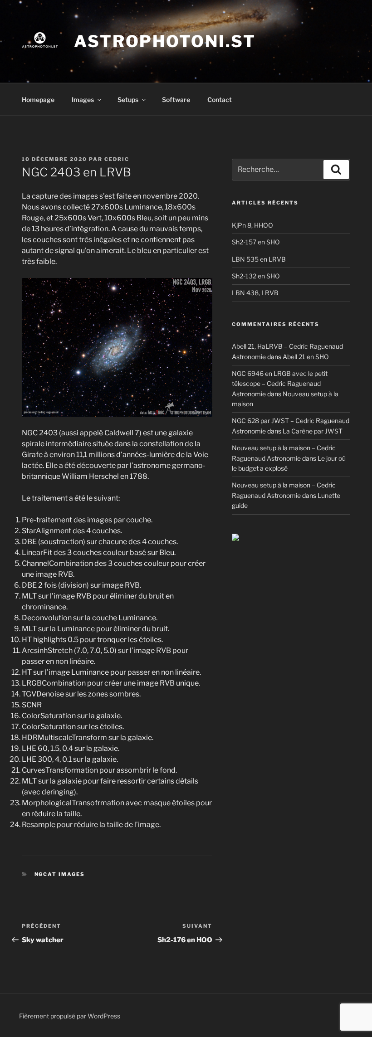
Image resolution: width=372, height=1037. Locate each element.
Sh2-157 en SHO (256, 242)
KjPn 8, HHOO (252, 225)
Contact (219, 99)
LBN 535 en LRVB (259, 259)
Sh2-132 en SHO (256, 276)
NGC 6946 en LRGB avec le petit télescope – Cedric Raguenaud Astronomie (280, 384)
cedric (116, 159)
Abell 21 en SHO (306, 356)
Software (176, 99)
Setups (127, 99)
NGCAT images (59, 874)
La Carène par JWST (313, 431)
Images (83, 99)
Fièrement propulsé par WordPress (69, 1016)
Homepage (38, 99)
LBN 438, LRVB (255, 293)
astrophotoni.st (165, 41)
